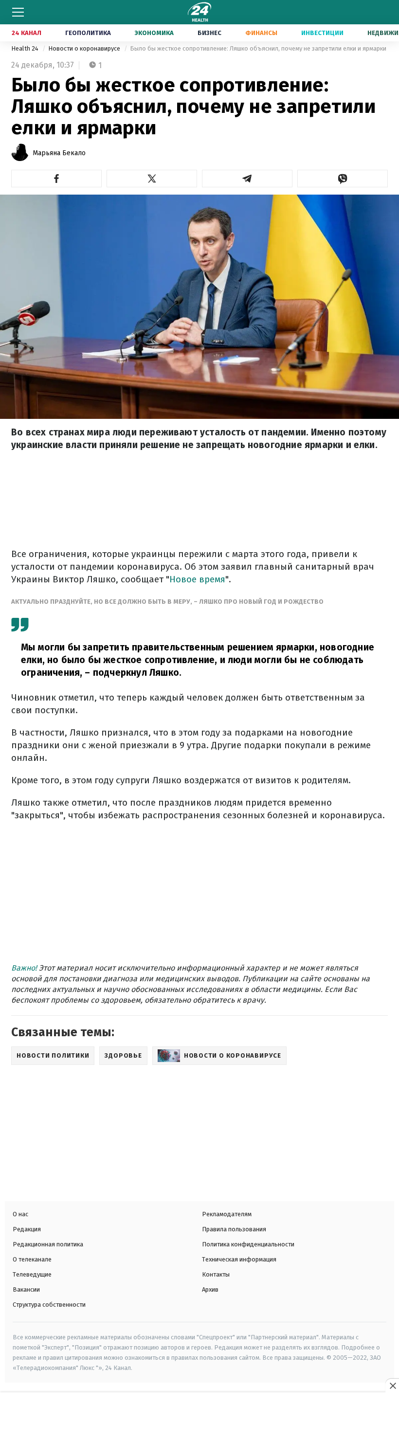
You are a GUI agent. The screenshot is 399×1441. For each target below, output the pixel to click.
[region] (199, 1417)
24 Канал (26, 32)
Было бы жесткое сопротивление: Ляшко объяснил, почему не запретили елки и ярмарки (258, 48)
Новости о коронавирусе (85, 48)
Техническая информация (239, 1259)
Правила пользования (234, 1229)
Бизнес (209, 32)
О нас (20, 1214)
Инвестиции (322, 32)
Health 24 (25, 48)
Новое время (197, 579)
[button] (56, 178)
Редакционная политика (48, 1244)
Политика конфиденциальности (248, 1244)
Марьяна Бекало (59, 153)
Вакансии (26, 1289)
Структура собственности (49, 1304)
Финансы (261, 32)
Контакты (216, 1274)
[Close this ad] (392, 1385)
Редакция (27, 1229)
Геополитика (88, 32)
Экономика (154, 32)
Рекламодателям (227, 1214)
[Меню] (18, 12)
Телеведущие (32, 1274)
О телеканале (32, 1259)
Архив (210, 1289)
